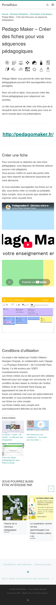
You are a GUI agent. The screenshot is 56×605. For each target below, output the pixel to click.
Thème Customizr (42, 593)
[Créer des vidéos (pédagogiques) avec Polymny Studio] (13, 449)
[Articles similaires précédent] (45, 489)
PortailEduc (21, 589)
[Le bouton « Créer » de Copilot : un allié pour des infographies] (13, 426)
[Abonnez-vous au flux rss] (28, 600)
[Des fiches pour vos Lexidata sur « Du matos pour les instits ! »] (38, 426)
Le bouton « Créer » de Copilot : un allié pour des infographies (12, 437)
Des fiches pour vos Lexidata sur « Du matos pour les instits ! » (37, 437)
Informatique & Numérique (41, 14)
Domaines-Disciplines (19, 14)
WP (19, 593)
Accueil (5, 14)
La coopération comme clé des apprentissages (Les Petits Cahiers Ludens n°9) (41, 530)
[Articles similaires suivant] (51, 489)
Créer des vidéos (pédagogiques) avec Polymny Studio (10, 460)
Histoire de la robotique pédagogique (10, 526)
